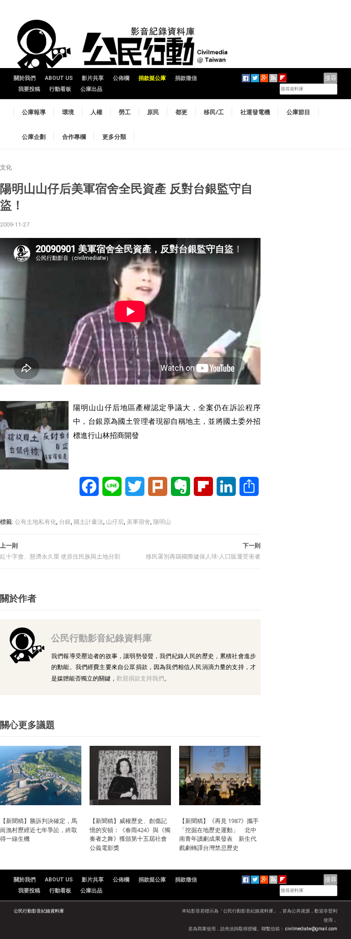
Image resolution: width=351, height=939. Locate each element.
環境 (68, 112)
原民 (153, 112)
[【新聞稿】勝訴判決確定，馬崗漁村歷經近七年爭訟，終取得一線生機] (40, 774)
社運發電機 (255, 112)
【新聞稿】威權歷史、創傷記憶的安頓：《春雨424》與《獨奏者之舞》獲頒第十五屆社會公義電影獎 (130, 834)
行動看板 (60, 89)
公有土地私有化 (35, 521)
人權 (96, 112)
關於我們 (25, 78)
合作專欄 (74, 136)
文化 (6, 167)
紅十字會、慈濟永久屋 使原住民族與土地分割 (60, 556)
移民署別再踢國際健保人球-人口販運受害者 (203, 556)
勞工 (125, 112)
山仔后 (115, 521)
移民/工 (214, 112)
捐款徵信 (186, 78)
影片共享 (93, 78)
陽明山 (162, 521)
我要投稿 (29, 89)
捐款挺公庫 (152, 78)
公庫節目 (298, 112)
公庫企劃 (34, 136)
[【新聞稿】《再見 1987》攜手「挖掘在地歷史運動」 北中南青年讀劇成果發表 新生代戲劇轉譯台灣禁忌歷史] (220, 774)
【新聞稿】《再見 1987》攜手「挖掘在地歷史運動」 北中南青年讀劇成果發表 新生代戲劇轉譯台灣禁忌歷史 (219, 834)
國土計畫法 (88, 521)
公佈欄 (121, 78)
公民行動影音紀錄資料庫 (101, 638)
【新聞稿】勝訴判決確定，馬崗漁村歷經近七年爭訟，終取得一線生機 (38, 830)
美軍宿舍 (138, 521)
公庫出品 (91, 89)
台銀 (65, 521)
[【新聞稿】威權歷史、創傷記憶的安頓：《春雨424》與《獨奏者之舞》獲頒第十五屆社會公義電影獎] (130, 774)
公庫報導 (34, 112)
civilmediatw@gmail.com (311, 928)
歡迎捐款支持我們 (140, 678)
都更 (181, 112)
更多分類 (114, 136)
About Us (59, 78)
